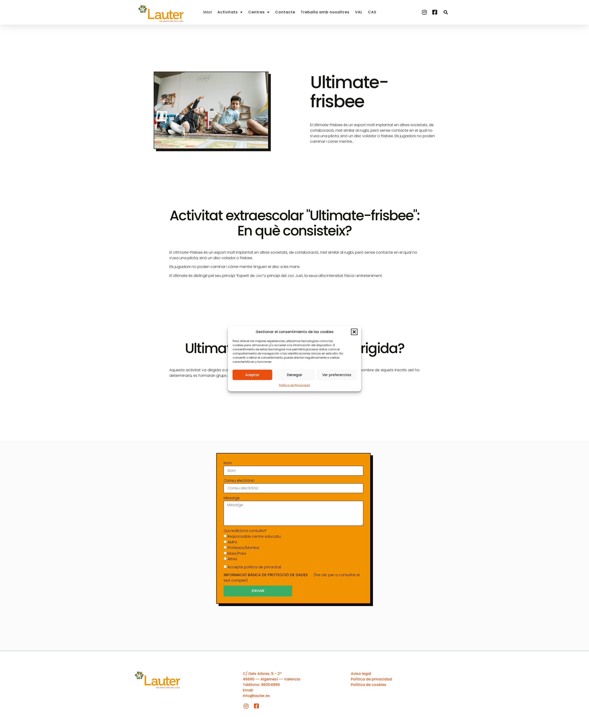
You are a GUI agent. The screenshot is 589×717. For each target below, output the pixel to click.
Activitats (227, 12)
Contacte (285, 12)
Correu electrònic (239, 480)
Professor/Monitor (244, 547)
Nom (228, 463)
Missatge (232, 498)
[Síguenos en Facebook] (435, 12)
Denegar (294, 374)
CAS (372, 12)
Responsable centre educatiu (254, 536)
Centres (256, 12)
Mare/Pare (237, 553)
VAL (358, 12)
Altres (232, 559)
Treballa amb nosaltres (325, 12)
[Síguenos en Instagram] (425, 12)
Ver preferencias (336, 374)
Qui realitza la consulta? (245, 530)
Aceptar (252, 374)
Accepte (254, 567)
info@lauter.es (256, 695)
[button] (354, 332)
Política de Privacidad (294, 385)
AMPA (232, 542)
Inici (207, 12)
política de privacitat (262, 567)
